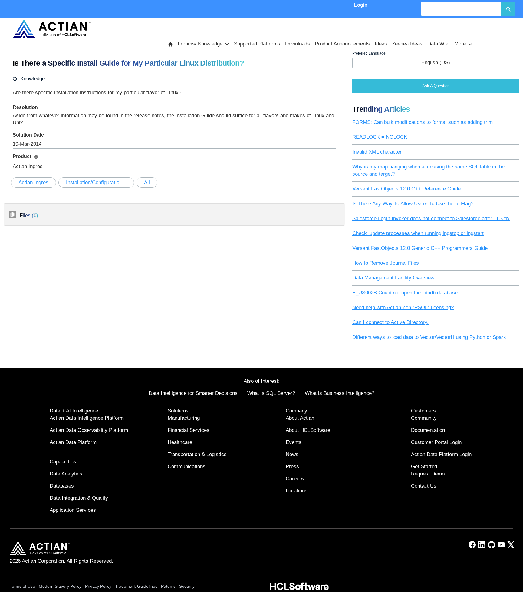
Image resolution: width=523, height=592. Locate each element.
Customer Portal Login (436, 442)
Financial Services (188, 430)
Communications (187, 466)
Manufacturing (184, 418)
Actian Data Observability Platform (89, 430)
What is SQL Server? (271, 393)
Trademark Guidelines (136, 586)
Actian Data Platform (73, 442)
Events (293, 442)
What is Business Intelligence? (339, 393)
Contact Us (423, 486)
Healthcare (180, 442)
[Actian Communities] (52, 28)
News (292, 454)
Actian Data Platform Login (441, 454)
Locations (297, 491)
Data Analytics (66, 474)
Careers (295, 478)
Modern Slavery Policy (60, 586)
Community (424, 418)
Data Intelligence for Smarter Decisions (193, 393)
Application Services (73, 510)
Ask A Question (435, 86)
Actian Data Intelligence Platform (87, 418)
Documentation (428, 430)
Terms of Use (22, 586)
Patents (168, 586)
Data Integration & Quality (79, 498)
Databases (62, 486)
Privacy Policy (98, 586)
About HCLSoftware (308, 430)
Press (292, 466)
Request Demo (428, 474)
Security (187, 586)
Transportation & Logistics (197, 454)
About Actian (300, 418)
